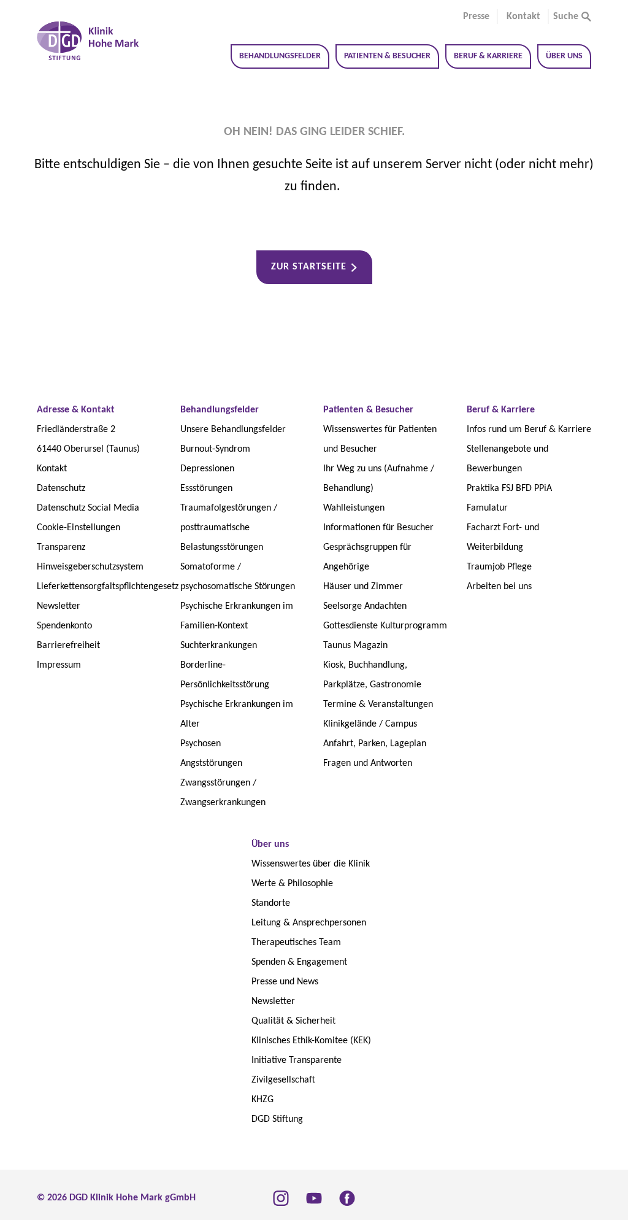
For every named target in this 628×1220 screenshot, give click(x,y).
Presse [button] (476, 16)
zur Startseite (309, 267)
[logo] (88, 41)
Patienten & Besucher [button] (387, 56)
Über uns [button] (564, 56)
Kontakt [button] (523, 16)
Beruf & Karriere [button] (488, 56)
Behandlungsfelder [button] (280, 56)
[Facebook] (347, 1198)
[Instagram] (281, 1198)
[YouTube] (314, 1198)
